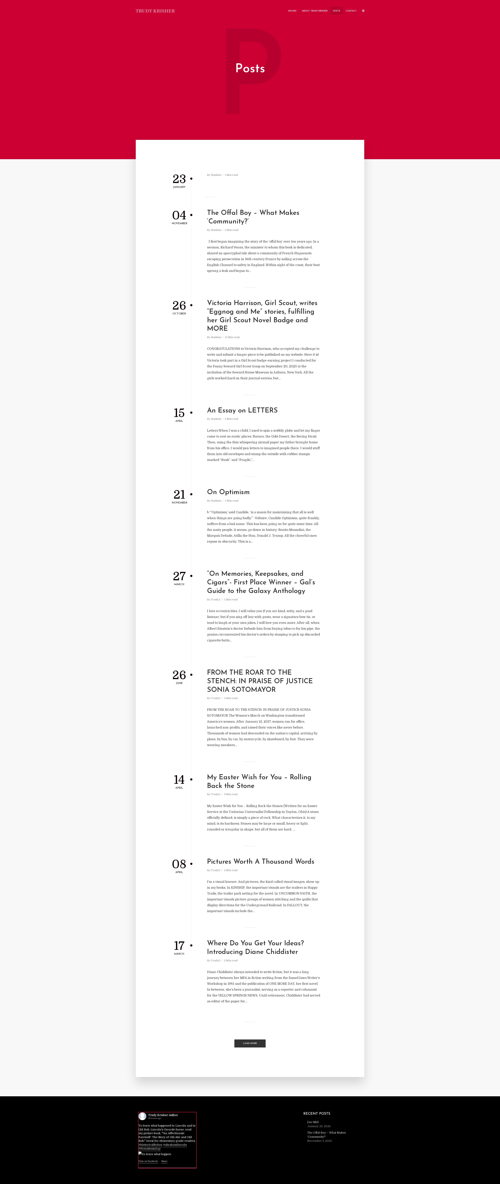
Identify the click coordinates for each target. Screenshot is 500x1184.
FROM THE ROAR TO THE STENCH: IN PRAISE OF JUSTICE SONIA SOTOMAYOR (260, 682)
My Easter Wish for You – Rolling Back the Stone (259, 782)
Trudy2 (215, 599)
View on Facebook (148, 1161)
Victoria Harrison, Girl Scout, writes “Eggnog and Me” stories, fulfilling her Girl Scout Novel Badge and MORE (262, 316)
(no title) (313, 1122)
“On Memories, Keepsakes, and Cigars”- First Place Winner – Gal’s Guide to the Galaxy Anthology (261, 583)
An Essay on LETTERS (242, 410)
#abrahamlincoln (175, 1144)
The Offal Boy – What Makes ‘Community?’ (253, 217)
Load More (250, 1043)
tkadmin (216, 174)
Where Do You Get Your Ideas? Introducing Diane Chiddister (255, 948)
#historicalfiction (150, 1144)
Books (292, 11)
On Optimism (228, 492)
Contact (351, 11)
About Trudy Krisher (315, 11)
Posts (336, 11)
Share (164, 1161)
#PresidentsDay (149, 1148)
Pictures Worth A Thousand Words (260, 862)
